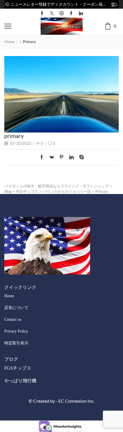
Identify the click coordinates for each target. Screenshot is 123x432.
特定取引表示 (16, 343)
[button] (7, 4)
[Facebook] (42, 13)
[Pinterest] (61, 157)
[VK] (52, 157)
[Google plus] (71, 13)
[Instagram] (61, 13)
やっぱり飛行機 (20, 380)
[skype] (80, 157)
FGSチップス (17, 368)
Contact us (12, 319)
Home (10, 41)
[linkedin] (71, 157)
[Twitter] (52, 13)
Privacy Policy (16, 331)
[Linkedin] (81, 13)
